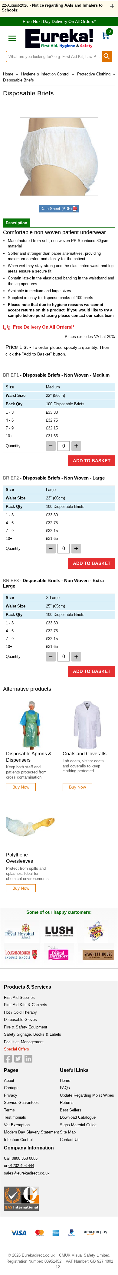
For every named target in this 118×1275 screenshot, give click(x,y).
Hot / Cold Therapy (20, 1012)
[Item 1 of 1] (59, 157)
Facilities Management (24, 1042)
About (9, 1080)
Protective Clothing (93, 74)
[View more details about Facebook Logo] (8, 1059)
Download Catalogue (78, 1117)
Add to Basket (91, 460)
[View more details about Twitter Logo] (18, 1059)
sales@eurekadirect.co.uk (27, 1173)
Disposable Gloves (20, 1019)
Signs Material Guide (78, 1125)
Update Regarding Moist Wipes (87, 1095)
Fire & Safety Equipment (25, 1027)
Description (16, 223)
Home (8, 74)
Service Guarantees (21, 1102)
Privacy (10, 1095)
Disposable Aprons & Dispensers (28, 757)
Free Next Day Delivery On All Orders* (59, 21)
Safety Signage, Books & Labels (32, 1034)
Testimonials (15, 1117)
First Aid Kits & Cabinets (25, 1004)
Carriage (11, 1087)
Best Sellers (70, 1110)
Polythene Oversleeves (19, 858)
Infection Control (18, 1139)
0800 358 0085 (25, 1158)
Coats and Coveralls (85, 753)
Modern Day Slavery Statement (31, 1132)
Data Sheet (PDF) (56, 208)
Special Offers (16, 1049)
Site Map (68, 1132)
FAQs (65, 1087)
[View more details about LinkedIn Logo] (28, 1059)
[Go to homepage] (59, 39)
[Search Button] (107, 56)
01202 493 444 (21, 1165)
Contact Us (70, 1139)
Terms (9, 1110)
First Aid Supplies (19, 997)
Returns (67, 1102)
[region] (30, 725)
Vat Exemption (17, 1125)
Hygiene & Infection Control (45, 74)
